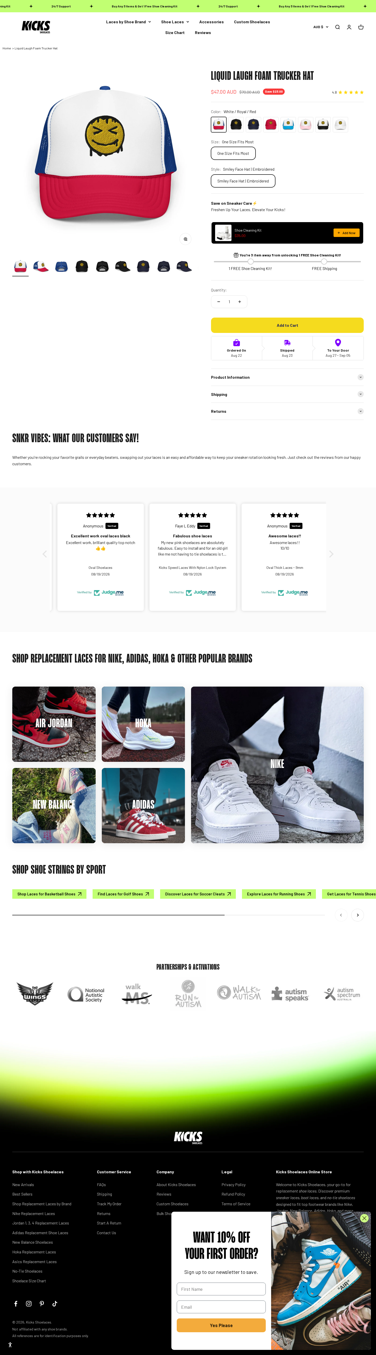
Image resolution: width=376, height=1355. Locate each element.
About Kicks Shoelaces (176, 1184)
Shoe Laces (172, 21)
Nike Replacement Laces (33, 1213)
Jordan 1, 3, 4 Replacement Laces (40, 1222)
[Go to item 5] (102, 267)
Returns (103, 1213)
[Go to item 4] (82, 267)
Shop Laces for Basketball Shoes (46, 894)
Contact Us (106, 1232)
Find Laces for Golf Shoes (120, 894)
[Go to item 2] (41, 267)
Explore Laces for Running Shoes (276, 894)
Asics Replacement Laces (34, 1261)
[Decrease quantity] (218, 302)
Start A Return (109, 1222)
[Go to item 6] (123, 267)
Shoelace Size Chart (29, 1280)
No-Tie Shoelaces (27, 1271)
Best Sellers (22, 1193)
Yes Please (221, 1325)
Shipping (104, 1193)
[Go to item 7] (143, 267)
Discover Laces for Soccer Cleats (195, 894)
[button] (46, 554)
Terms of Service (236, 1203)
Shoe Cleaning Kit (248, 230)
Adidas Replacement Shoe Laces (40, 1232)
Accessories (211, 21)
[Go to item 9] (184, 267)
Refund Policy (233, 1193)
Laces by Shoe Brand (126, 21)
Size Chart (175, 32)
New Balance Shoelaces (32, 1242)
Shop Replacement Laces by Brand (41, 1203)
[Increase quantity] (239, 302)
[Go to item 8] (164, 267)
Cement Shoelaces (45, 1322)
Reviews (203, 32)
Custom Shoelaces (252, 21)
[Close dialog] (364, 1218)
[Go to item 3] (61, 267)
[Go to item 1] (20, 267)
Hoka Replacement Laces (34, 1251)
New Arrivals (23, 1184)
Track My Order (109, 1203)
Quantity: (219, 289)
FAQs (101, 1184)
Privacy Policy (234, 1184)
